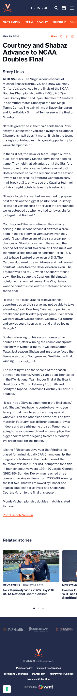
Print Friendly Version (18, 515)
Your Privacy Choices (61, 673)
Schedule (59, 22)
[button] (34, 608)
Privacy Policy (24, 667)
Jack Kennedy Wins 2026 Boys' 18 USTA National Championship (28, 592)
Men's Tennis (11, 585)
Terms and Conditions (16, 673)
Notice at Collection (38, 679)
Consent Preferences (49, 667)
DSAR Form (38, 673)
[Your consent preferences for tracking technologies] (7, 689)
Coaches (42, 22)
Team (29, 22)
